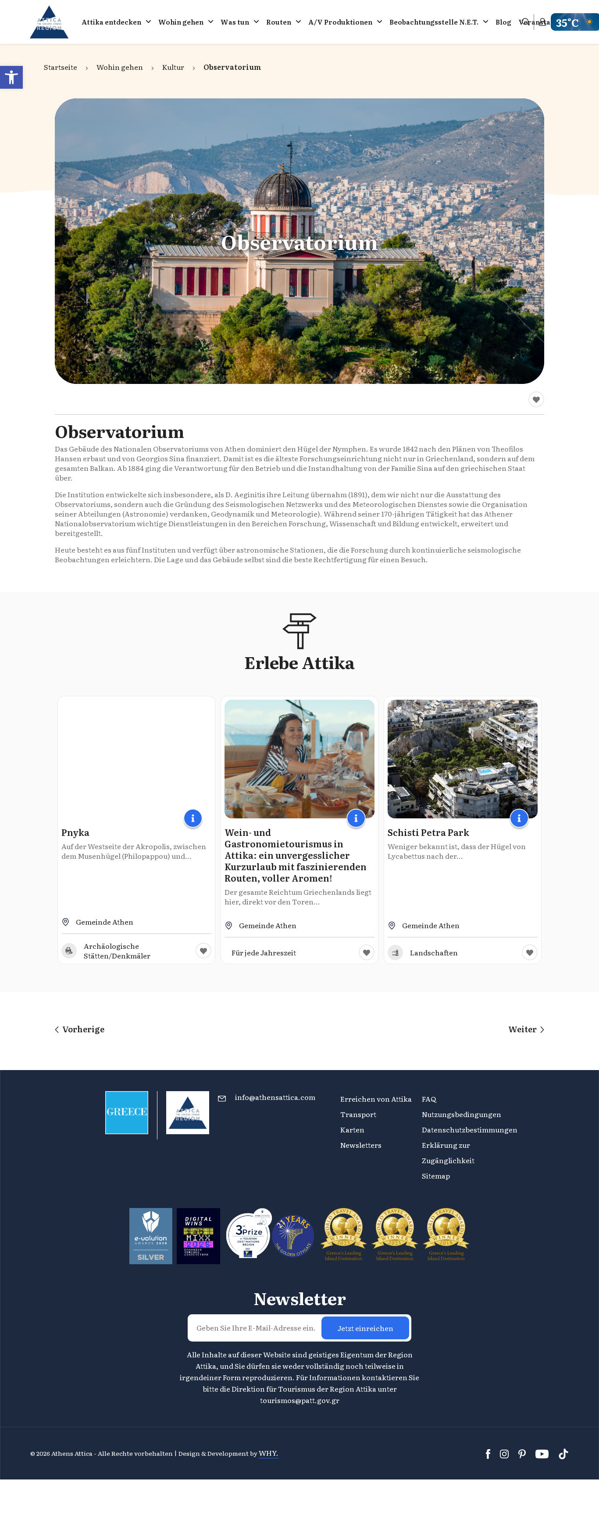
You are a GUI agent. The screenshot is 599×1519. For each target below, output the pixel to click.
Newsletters (361, 1144)
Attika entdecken (111, 22)
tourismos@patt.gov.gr (299, 1400)
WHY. (268, 1452)
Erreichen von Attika (376, 1098)
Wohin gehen (180, 22)
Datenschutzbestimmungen (469, 1129)
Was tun (235, 22)
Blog (503, 22)
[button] (11, 77)
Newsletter (299, 1298)
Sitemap (436, 1175)
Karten (352, 1129)
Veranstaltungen (548, 22)
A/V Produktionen (340, 22)
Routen (278, 22)
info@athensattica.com (275, 1097)
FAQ (429, 1098)
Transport (358, 1114)
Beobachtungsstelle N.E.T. (433, 22)
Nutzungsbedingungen (461, 1114)
